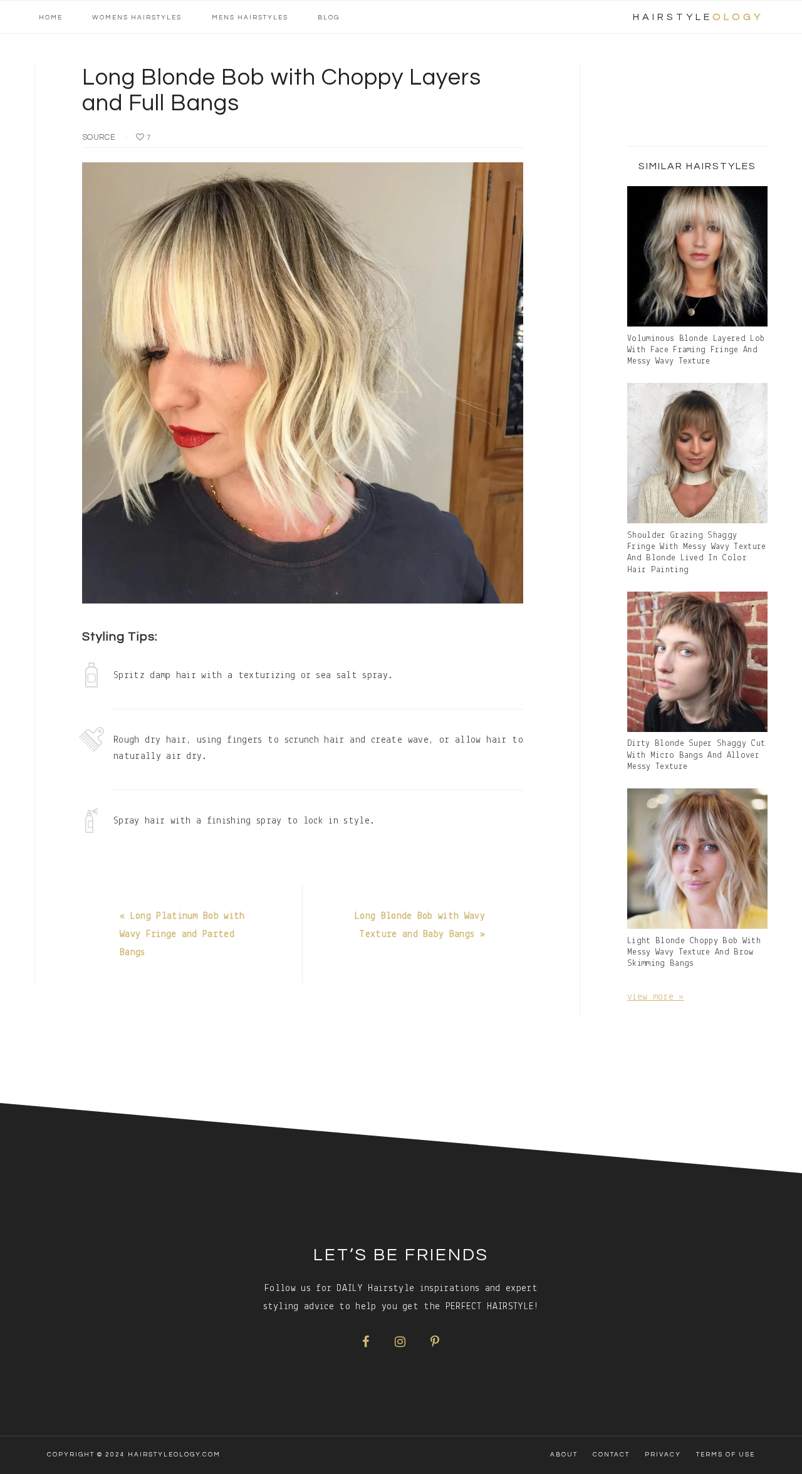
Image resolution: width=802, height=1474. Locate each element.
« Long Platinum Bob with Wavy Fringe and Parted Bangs (182, 934)
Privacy (663, 1454)
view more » (655, 997)
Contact (611, 1454)
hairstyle (698, 17)
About (564, 1454)
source (98, 137)
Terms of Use (725, 1454)
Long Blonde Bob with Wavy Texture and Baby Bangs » (420, 925)
